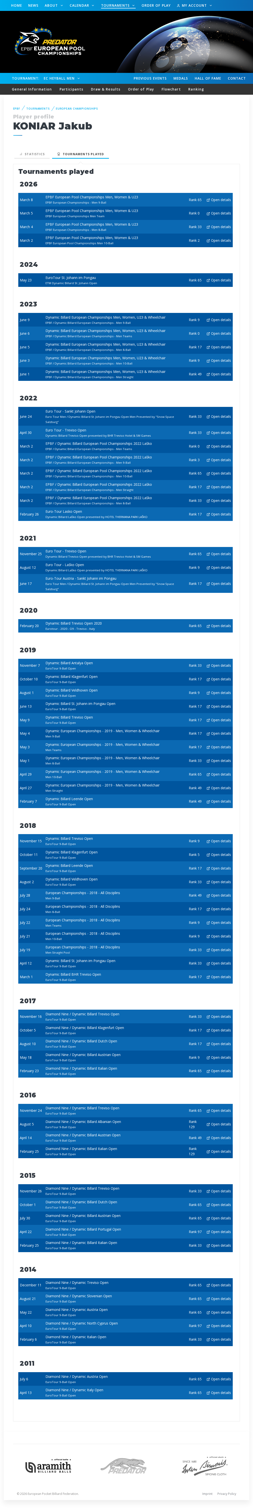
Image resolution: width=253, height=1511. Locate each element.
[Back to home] (47, 41)
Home (16, 5)
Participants (71, 89)
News (33, 5)
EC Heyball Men (60, 78)
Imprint (207, 1494)
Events (150, 78)
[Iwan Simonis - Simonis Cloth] (204, 1465)
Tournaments (116, 5)
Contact (237, 78)
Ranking (196, 89)
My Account (194, 5)
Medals (180, 78)
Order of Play (156, 5)
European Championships (77, 108)
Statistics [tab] (34, 154)
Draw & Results (105, 89)
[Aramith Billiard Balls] (48, 1465)
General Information (32, 89)
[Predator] (126, 1465)
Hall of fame (208, 78)
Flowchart (171, 89)
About (52, 5)
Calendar (80, 5)
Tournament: (25, 78)
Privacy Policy (226, 1494)
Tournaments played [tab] (82, 154)
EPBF (17, 108)
